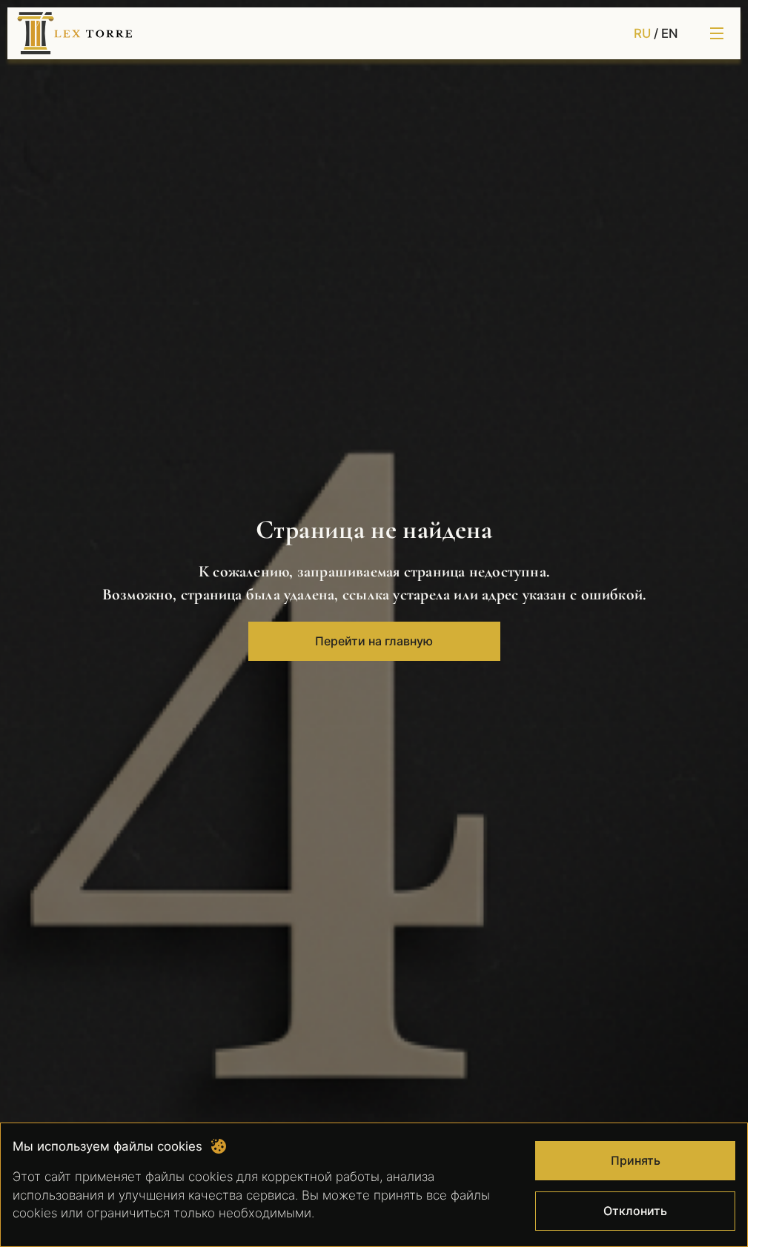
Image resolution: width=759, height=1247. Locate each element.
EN (669, 33)
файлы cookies (189, 1176)
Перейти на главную (374, 641)
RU (642, 33)
